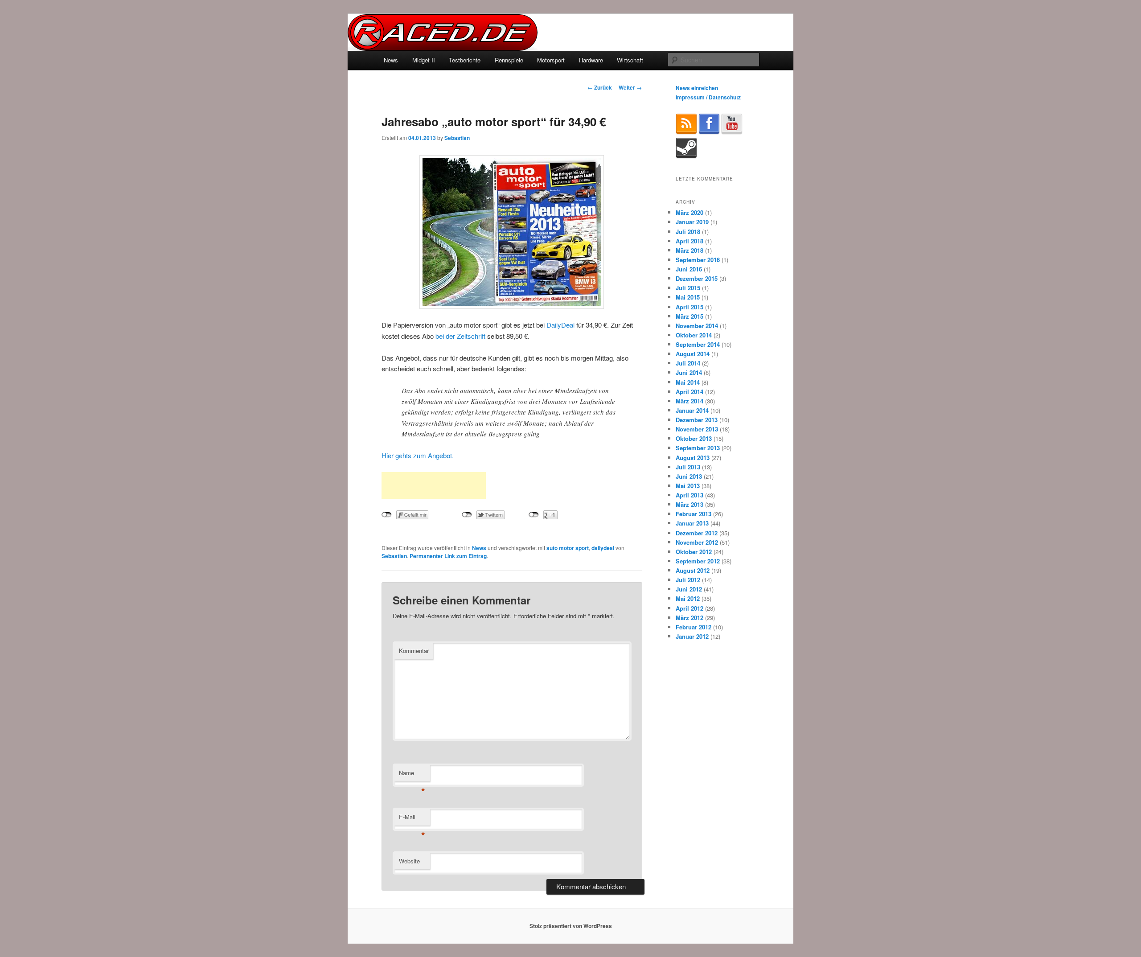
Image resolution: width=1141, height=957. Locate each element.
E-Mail (412, 819)
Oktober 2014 (694, 335)
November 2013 (697, 429)
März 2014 (689, 401)
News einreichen (697, 88)
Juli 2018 (688, 231)
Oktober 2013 (694, 438)
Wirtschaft (630, 60)
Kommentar (414, 650)
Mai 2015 (688, 297)
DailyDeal (560, 324)
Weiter (630, 87)
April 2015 (689, 307)
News (391, 60)
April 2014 (689, 391)
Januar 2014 (692, 410)
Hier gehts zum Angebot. (418, 455)
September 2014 (698, 344)
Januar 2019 (692, 222)
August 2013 (693, 457)
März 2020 (689, 212)
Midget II (423, 60)
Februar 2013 (693, 513)
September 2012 (698, 561)
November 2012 (697, 542)
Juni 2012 (689, 589)
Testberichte (464, 60)
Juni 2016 (689, 269)
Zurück (599, 87)
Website (409, 861)
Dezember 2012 (697, 533)
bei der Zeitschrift (460, 336)
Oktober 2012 (694, 551)
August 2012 (693, 570)
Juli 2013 (688, 467)
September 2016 (698, 259)
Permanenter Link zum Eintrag (448, 556)
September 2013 (698, 448)
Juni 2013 (689, 476)
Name (412, 774)
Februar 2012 (693, 627)
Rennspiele (509, 60)
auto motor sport (567, 548)
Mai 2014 (688, 382)
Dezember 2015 (697, 278)
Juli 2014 (688, 363)
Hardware (591, 60)
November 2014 (697, 325)
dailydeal (602, 548)
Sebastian (457, 138)
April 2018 (689, 241)
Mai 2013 (688, 485)
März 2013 (689, 504)
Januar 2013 (692, 523)
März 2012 (689, 617)
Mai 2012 (688, 598)
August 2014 (693, 353)
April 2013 (689, 495)
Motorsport (551, 60)
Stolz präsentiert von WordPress (570, 926)
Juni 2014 (689, 372)
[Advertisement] (434, 485)
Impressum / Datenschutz (708, 97)
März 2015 (689, 316)
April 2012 (689, 608)
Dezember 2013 (697, 419)
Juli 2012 (688, 579)
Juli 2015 (688, 287)
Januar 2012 (692, 636)
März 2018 (689, 250)
